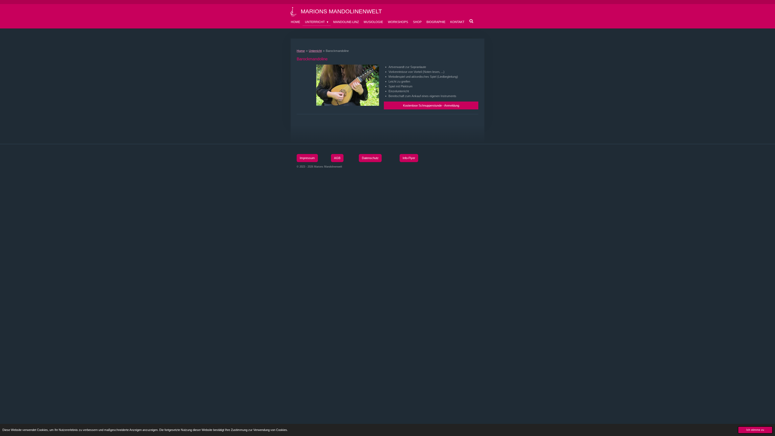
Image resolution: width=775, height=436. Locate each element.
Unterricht (315, 50)
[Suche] (471, 21)
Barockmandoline (337, 50)
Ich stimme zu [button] (755, 429)
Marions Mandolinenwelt (341, 11)
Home (301, 50)
